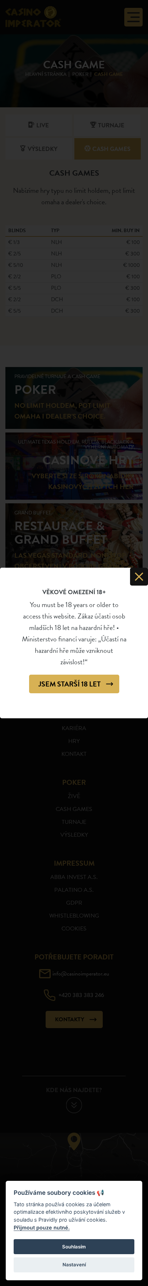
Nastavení (74, 1264)
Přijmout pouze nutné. (42, 1227)
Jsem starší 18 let (69, 684)
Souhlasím (74, 1247)
